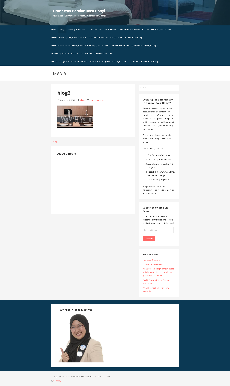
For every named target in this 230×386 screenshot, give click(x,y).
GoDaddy (57, 381)
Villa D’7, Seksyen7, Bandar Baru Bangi (141, 61)
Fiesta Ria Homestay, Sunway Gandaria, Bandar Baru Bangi (115, 37)
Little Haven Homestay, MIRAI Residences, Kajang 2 (135, 45)
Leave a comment (97, 100)
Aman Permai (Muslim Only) (159, 29)
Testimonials (95, 29)
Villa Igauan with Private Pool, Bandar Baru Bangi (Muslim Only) (79, 45)
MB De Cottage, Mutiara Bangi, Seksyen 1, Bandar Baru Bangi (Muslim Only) (85, 61)
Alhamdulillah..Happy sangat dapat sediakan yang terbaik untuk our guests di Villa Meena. (158, 272)
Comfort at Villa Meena (153, 264)
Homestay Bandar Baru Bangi (79, 10)
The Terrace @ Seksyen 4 (131, 29)
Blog (62, 29)
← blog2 (54, 141)
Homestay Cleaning (151, 260)
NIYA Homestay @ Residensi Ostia (96, 53)
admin (82, 100)
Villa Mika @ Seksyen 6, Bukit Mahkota (68, 37)
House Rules (110, 29)
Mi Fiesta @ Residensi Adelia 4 (64, 53)
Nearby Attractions (77, 29)
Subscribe (149, 238)
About (54, 29)
